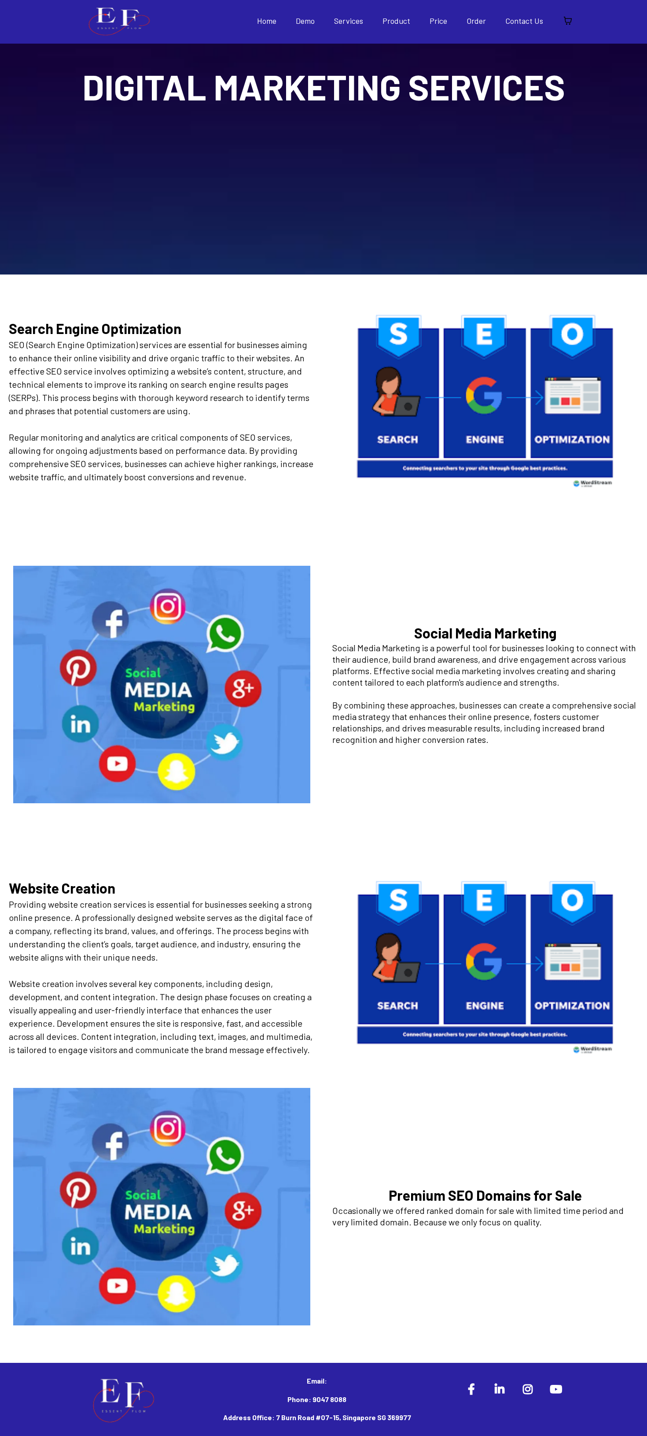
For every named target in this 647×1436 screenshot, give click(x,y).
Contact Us (524, 21)
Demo (305, 21)
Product (396, 21)
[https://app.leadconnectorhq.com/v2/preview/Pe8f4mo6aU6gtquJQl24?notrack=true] (119, 19)
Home (266, 21)
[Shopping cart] (567, 20)
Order (476, 21)
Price (438, 21)
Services (348, 21)
